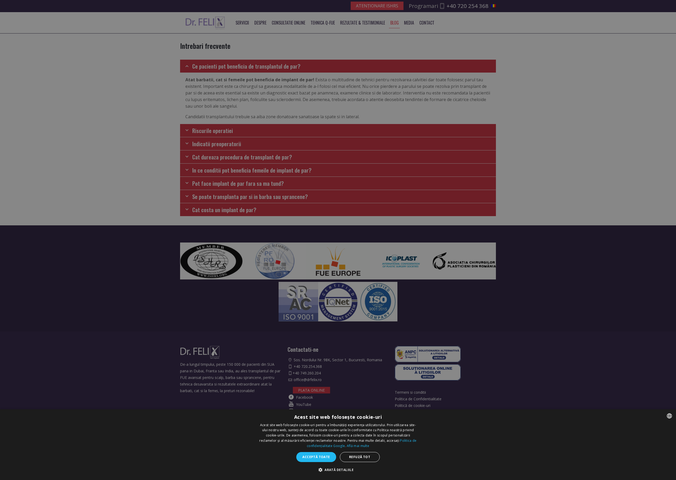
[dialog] (338, 444)
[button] (338, 470)
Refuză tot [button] (359, 457)
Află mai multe (358, 446)
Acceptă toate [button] (316, 457)
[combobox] (669, 416)
